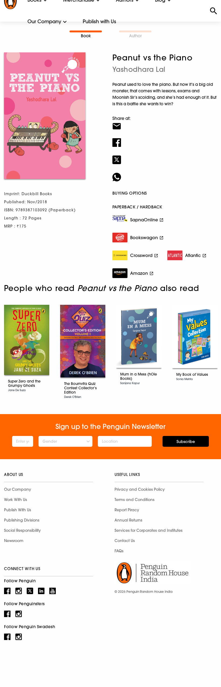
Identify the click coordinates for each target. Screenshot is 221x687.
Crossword (141, 255)
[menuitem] (44, 21)
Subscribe (186, 441)
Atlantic (193, 255)
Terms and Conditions (134, 499)
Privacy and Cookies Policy (140, 489)
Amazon (139, 273)
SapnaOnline (144, 219)
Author (135, 35)
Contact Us (125, 540)
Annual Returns (128, 520)
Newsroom (13, 540)
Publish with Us (99, 21)
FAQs (119, 551)
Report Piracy (127, 509)
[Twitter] (164, 156)
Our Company (44, 21)
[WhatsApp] (164, 173)
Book (86, 35)
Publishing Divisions (21, 520)
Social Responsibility (22, 530)
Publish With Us (17, 509)
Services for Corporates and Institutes (148, 530)
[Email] (164, 123)
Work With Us (15, 499)
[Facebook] (164, 139)
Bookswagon (144, 237)
